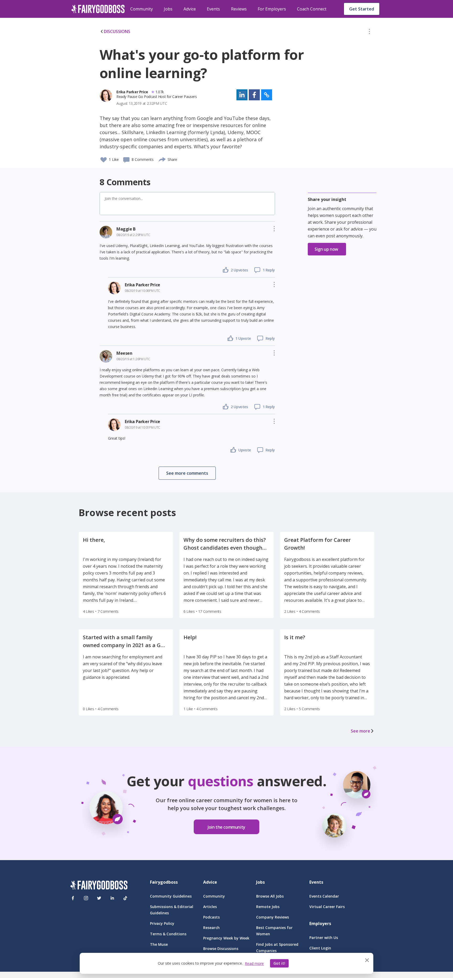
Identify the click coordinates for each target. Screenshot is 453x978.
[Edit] (369, 32)
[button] (369, 32)
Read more (254, 963)
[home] (98, 9)
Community (141, 9)
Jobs (168, 9)
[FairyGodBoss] (98, 886)
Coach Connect (311, 9)
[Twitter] (99, 898)
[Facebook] (73, 898)
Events (213, 9)
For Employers (272, 9)
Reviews (239, 9)
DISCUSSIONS (117, 31)
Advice (190, 9)
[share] (162, 159)
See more (360, 731)
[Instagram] (86, 898)
